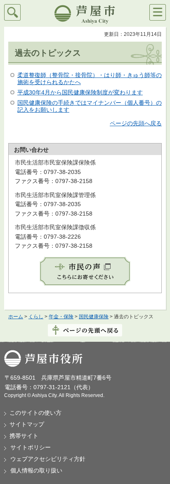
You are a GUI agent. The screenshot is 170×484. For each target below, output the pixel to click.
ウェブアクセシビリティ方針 (47, 459)
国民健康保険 (94, 317)
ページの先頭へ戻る (136, 123)
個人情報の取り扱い (36, 470)
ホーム (15, 317)
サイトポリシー (30, 447)
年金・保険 (61, 317)
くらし (35, 317)
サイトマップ (26, 424)
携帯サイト (23, 435)
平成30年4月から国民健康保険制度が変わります (80, 92)
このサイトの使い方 (35, 412)
